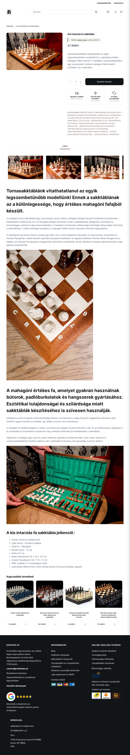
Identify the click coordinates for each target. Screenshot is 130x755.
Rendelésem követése (16, 673)
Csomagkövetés (104, 3)
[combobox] (63, 12)
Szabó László (82, 40)
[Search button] (96, 12)
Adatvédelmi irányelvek (61, 659)
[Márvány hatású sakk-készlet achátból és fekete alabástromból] (108, 594)
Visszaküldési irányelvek (103, 663)
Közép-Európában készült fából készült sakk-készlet (79, 615)
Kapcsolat (119, 3)
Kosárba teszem (104, 81)
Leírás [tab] (65, 146)
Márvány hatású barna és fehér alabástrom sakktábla (49, 615)
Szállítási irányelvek (60, 655)
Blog (53, 651)
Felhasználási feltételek (102, 659)
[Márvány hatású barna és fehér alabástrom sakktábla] (49, 594)
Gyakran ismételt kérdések (104, 651)
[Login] (116, 12)
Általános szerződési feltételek (65, 670)
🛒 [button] (26, 624)
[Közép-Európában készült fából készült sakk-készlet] (79, 594)
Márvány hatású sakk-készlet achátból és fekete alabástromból (108, 615)
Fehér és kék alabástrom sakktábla (20, 614)
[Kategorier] (108, 11)
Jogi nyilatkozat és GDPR (62, 674)
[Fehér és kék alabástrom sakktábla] (20, 594)
